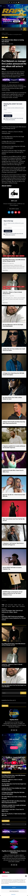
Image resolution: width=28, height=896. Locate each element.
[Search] (21, 29)
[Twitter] (12, 2)
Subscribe (8, 116)
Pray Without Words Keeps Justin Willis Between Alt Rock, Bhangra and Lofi (14, 634)
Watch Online (24, 29)
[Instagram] (14, 2)
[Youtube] (19, 2)
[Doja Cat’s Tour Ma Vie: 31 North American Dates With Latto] (14, 484)
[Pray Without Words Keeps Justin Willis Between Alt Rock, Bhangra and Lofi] (14, 249)
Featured (9, 255)
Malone (4, 73)
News (17, 255)
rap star (9, 606)
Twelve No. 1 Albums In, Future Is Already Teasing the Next (14, 655)
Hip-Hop (18, 286)
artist (6, 604)
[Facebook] (9, 2)
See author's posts (14, 208)
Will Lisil (4, 43)
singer (17, 606)
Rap (6, 606)
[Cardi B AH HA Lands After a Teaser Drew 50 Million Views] (14, 460)
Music (6, 37)
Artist (3, 37)
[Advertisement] (14, 21)
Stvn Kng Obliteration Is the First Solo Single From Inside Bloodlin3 (14, 676)
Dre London (10, 604)
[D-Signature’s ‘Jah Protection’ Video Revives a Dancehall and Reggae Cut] (14, 533)
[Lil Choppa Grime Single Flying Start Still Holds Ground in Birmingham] (14, 363)
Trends (8, 288)
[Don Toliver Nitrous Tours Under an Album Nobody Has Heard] (14, 387)
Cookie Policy (13, 894)
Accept (14, 887)
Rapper (13, 606)
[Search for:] (11, 693)
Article (4, 255)
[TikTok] (16, 2)
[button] (26, 876)
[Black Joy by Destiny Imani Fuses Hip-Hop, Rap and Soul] (14, 509)
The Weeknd (22, 606)
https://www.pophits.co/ (14, 82)
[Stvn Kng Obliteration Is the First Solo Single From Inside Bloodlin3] (14, 314)
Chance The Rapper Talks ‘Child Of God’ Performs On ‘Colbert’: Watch (12, 610)
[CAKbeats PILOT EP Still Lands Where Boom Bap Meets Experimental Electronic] (14, 411)
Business (9, 286)
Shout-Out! (22, 255)
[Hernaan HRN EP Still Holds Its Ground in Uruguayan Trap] (14, 557)
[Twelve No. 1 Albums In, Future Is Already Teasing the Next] (14, 282)
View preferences (14, 891)
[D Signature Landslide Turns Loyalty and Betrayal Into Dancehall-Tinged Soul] (14, 436)
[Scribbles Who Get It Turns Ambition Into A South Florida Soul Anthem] (14, 338)
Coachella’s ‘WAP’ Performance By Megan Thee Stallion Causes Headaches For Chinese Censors (14, 617)
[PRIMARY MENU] (3, 29)
